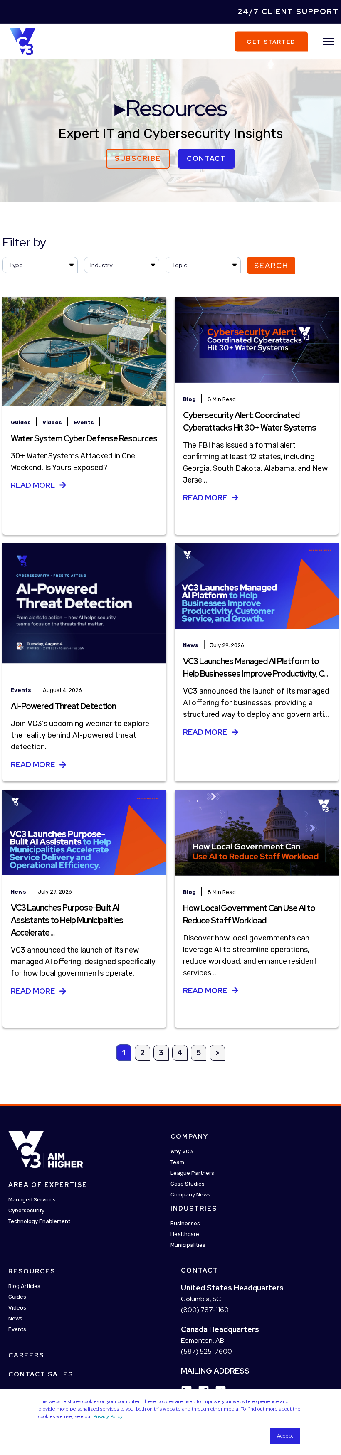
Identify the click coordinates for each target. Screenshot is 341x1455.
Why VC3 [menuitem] (181, 1151)
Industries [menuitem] (193, 1208)
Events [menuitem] (17, 1329)
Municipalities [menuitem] (187, 1245)
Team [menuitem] (177, 1162)
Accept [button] (285, 1436)
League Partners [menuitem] (192, 1173)
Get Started (271, 41)
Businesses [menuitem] (185, 1223)
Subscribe (138, 158)
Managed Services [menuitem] (32, 1199)
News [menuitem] (15, 1318)
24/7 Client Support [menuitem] (288, 11)
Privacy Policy (107, 1416)
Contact (206, 158)
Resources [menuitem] (31, 1271)
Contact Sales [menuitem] (40, 1374)
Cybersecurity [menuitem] (26, 1210)
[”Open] (328, 41)
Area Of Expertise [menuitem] (47, 1185)
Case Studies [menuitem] (187, 1184)
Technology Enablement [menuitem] (39, 1221)
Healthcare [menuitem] (184, 1234)
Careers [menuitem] (26, 1355)
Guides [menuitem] (17, 1297)
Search (271, 265)
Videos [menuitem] (17, 1308)
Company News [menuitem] (190, 1195)
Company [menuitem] (189, 1136)
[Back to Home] (22, 40)
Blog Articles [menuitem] (24, 1286)
